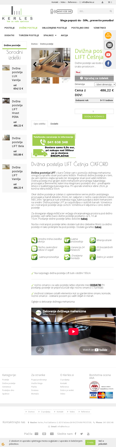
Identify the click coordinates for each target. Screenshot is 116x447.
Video (63, 2)
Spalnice (49, 35)
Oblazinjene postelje (54, 27)
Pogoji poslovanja (39, 379)
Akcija (64, 35)
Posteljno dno (80, 27)
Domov (34, 44)
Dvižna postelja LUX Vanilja (17, 74)
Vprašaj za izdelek (96, 78)
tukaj (84, 218)
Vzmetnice (100, 27)
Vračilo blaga (36, 383)
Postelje (10, 27)
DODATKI (95, 285)
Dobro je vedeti (67, 390)
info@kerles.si (88, 2)
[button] (66, 64)
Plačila (34, 386)
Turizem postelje (29, 35)
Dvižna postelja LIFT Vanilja (17, 173)
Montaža (35, 393)
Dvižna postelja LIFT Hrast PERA (17, 109)
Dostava (34, 390)
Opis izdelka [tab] (39, 123)
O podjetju (64, 379)
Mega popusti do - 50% (74, 20)
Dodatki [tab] (54, 123)
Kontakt (55, 2)
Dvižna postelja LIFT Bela (18, 142)
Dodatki (9, 35)
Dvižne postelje (28, 27)
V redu (90, 442)
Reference (72, 2)
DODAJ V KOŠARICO (94, 116)
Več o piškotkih (102, 442)
